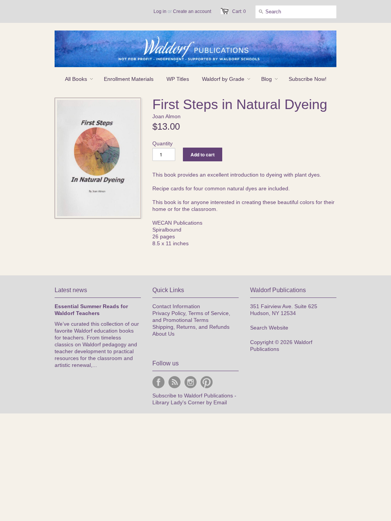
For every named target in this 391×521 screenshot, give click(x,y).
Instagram (190, 382)
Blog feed (174, 382)
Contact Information (176, 306)
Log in (159, 11)
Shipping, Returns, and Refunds (190, 327)
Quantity (162, 143)
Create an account (192, 11)
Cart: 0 (239, 11)
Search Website (269, 328)
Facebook (158, 382)
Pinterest (206, 382)
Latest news (71, 290)
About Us (163, 334)
